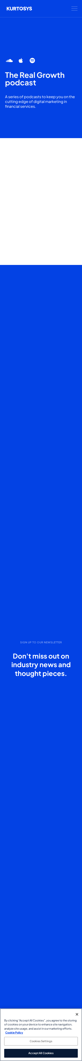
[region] (41, 1034)
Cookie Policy (14, 1032)
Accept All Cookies (40, 1053)
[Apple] (21, 60)
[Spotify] (32, 60)
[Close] (77, 1014)
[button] (74, 8)
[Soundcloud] (9, 60)
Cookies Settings (41, 1041)
